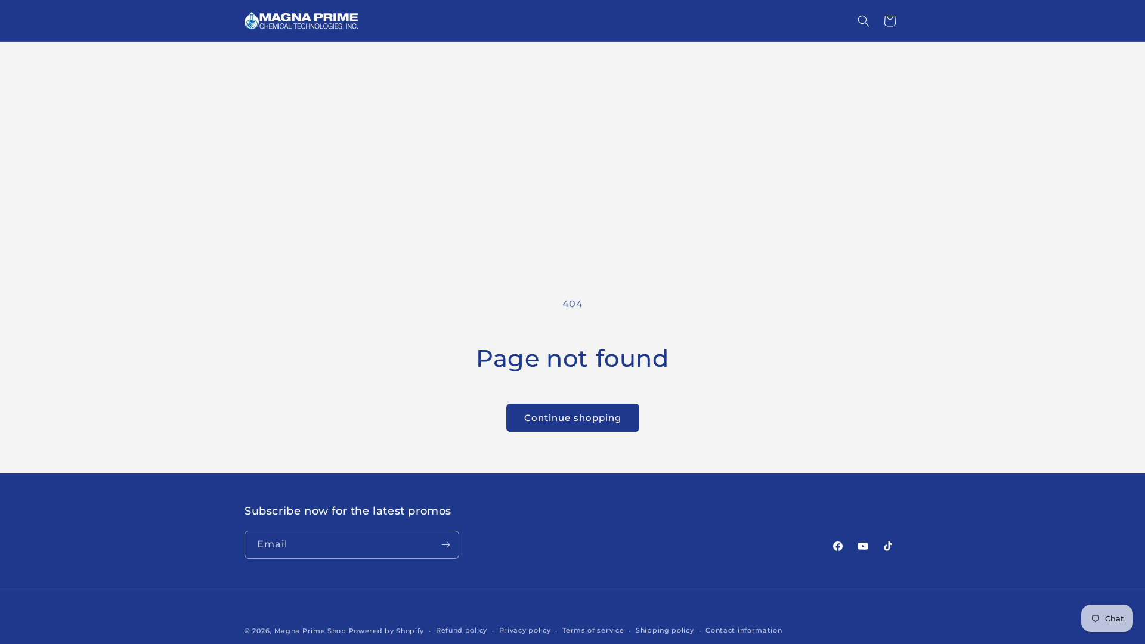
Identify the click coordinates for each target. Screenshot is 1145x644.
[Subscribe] (445, 545)
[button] (863, 21)
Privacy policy (525, 630)
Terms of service (593, 630)
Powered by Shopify (387, 631)
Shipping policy (665, 630)
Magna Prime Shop (310, 631)
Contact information (743, 630)
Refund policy (461, 630)
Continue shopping (572, 417)
